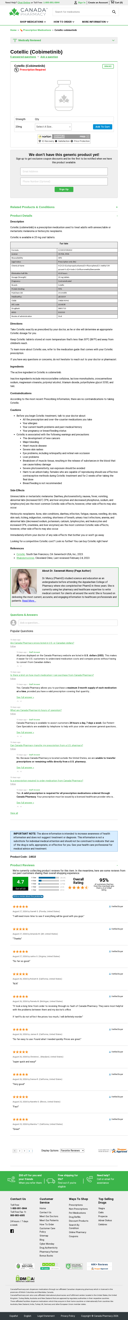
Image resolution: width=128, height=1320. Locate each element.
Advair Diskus (105, 1220)
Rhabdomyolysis (25, 558)
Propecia (102, 1216)
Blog (42, 1240)
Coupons (73, 1236)
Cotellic (21, 554)
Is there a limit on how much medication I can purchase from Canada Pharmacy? (52, 675)
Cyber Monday (47, 1244)
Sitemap (44, 1235)
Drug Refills (75, 1217)
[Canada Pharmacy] (28, 12)
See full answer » (25, 697)
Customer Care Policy (47, 1230)
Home (13, 30)
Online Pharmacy (77, 1232)
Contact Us (45, 1212)
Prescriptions (76, 1205)
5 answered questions (23, 56)
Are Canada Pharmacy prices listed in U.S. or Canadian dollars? (42, 643)
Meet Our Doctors (49, 1216)
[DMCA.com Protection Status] (25, 1278)
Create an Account (98, 2)
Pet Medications (77, 1213)
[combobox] (53, 127)
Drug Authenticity (48, 1247)
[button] (64, 139)
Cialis (101, 1212)
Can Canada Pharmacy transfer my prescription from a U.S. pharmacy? (46, 745)
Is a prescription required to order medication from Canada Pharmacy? (46, 780)
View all (14, 813)
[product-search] (114, 12)
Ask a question (49, 56)
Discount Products (78, 1221)
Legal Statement (46, 1316)
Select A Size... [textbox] (44, 126)
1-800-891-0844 (18, 1208)
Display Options (50, 1150)
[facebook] (12, 1230)
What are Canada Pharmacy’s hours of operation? (36, 710)
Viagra (101, 1208)
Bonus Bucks (46, 1255)
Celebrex (102, 1224)
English (27, 1316)
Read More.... (29, 600)
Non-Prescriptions (78, 1209)
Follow (13, 646)
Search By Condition (74, 1227)
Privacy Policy (68, 1316)
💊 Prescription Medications (36, 30)
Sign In (82, 2)
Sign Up (64, 189)
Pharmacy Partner (49, 1252)
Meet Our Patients (49, 1220)
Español (14, 1316)
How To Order (47, 1224)
